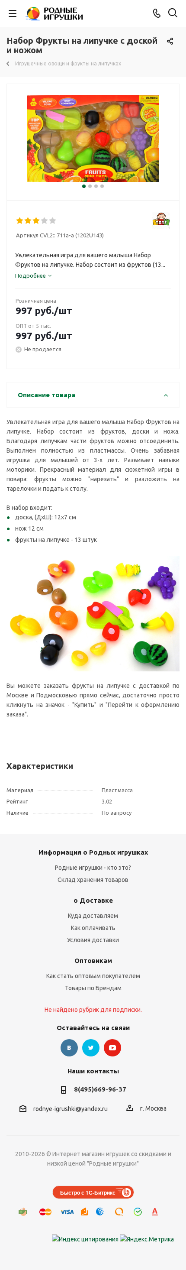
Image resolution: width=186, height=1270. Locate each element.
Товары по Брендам (93, 988)
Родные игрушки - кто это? (93, 867)
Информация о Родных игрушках (93, 852)
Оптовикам (93, 960)
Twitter (90, 1047)
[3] (36, 220)
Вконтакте (69, 1047)
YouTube (112, 1047)
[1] (20, 220)
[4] (45, 220)
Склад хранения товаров (93, 879)
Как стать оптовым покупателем (93, 975)
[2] (28, 220)
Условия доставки (93, 939)
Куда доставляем (93, 915)
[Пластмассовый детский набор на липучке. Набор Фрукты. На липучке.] (93, 138)
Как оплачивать (93, 927)
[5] (53, 220)
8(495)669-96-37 (100, 1089)
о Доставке (93, 900)
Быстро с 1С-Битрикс (87, 1192)
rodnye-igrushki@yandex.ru (70, 1108)
